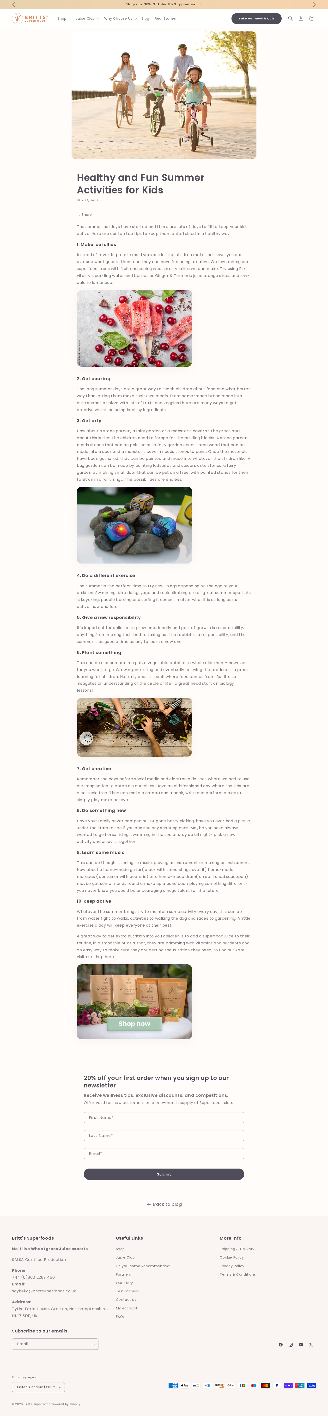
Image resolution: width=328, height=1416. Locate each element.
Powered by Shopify (65, 1404)
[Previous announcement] (13, 4)
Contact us (126, 1299)
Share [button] (87, 214)
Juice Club (125, 1257)
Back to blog (167, 1204)
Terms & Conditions (238, 1274)
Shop (120, 1249)
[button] (64, 18)
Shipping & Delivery (237, 1249)
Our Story (124, 1282)
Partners (123, 1274)
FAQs (120, 1316)
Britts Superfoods (38, 1404)
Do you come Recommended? (143, 1266)
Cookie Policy (232, 1257)
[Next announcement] (314, 4)
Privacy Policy (232, 1266)
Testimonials (127, 1291)
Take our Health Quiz (256, 18)
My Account (127, 1308)
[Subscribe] (93, 1344)
